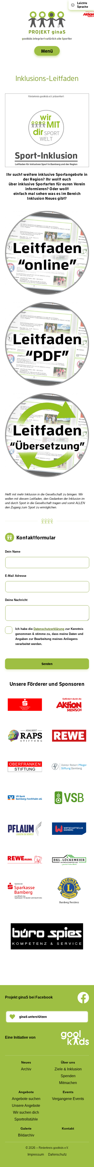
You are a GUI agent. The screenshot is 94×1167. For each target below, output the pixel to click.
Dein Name (12, 551)
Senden (47, 664)
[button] (47, 1017)
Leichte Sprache (82, 4)
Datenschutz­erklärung (49, 629)
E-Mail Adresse (15, 575)
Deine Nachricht (16, 600)
